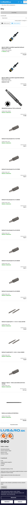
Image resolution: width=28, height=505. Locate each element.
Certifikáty (3, 463)
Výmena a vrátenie (4, 453)
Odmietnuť (6, 501)
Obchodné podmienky (5, 449)
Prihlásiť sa (4, 487)
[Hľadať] (18, 2)
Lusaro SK (2, 441)
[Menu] (25, 2)
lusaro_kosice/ (5, 441)
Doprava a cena (4, 452)
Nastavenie (13, 497)
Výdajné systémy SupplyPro (6, 462)
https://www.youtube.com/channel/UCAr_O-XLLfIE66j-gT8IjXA (8, 441)
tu (14, 494)
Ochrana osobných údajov (6, 450)
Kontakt (2, 465)
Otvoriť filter (14, 12)
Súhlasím (20, 501)
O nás (2, 460)
